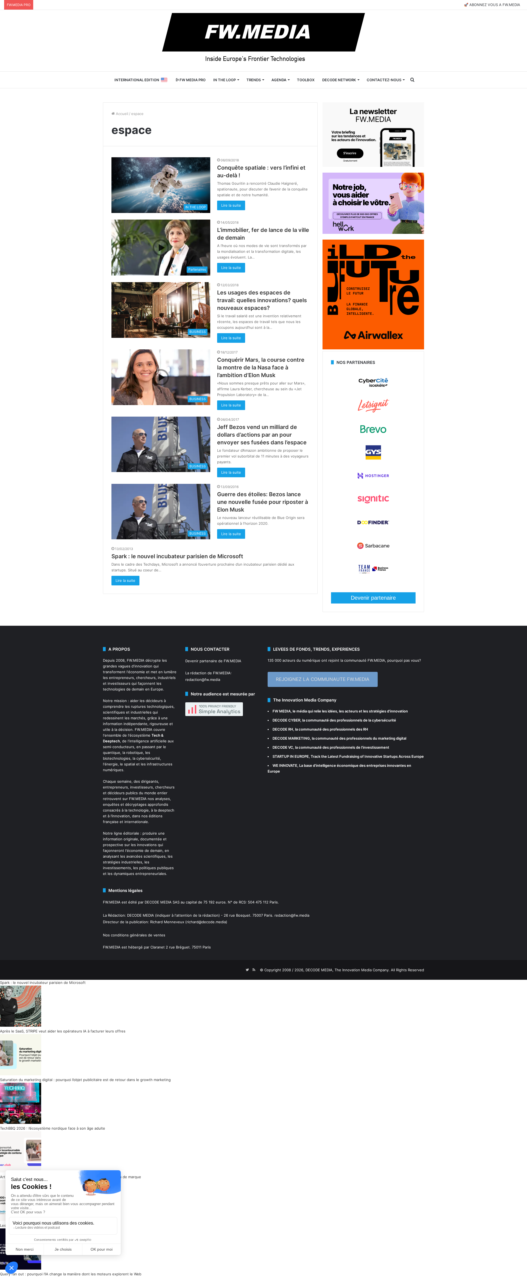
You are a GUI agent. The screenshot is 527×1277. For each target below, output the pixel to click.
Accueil (121, 113)
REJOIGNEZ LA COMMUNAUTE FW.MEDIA (322, 679)
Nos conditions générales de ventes (134, 935)
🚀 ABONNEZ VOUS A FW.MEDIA (492, 4)
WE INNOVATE (285, 765)
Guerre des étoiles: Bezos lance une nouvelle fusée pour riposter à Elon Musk (262, 502)
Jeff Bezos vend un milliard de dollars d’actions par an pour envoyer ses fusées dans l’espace (262, 435)
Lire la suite (231, 205)
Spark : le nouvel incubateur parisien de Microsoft (177, 556)
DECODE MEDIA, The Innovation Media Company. (347, 970)
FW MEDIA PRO (192, 80)
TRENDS (253, 80)
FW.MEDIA (135, 660)
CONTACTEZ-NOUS (384, 80)
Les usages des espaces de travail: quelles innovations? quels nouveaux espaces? (262, 300)
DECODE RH (283, 729)
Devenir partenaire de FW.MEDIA (213, 661)
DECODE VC (283, 747)
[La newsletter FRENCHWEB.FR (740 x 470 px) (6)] (373, 165)
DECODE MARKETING (291, 738)
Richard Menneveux (167, 922)
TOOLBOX (306, 80)
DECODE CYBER (286, 720)
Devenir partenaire (373, 598)
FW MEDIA (282, 711)
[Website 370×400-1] (373, 348)
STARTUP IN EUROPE (291, 756)
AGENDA (278, 80)
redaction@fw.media (202, 679)
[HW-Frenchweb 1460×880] (373, 232)
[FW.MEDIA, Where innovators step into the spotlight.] (263, 40)
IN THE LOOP (224, 80)
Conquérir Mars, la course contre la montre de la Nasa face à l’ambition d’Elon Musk (260, 367)
